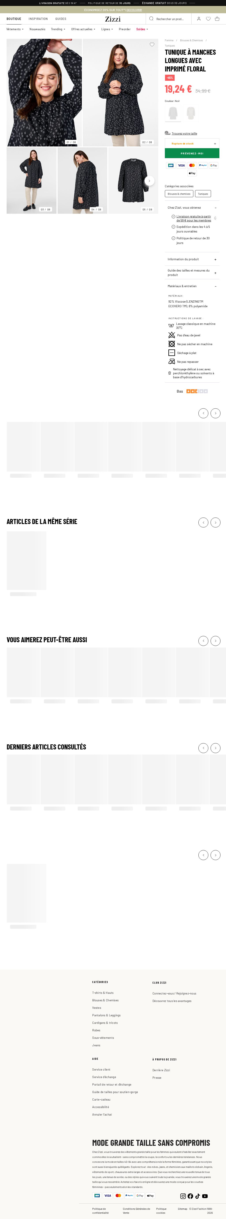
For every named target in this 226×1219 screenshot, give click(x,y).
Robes (96, 1030)
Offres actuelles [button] (81, 29)
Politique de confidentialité (100, 1210)
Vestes (96, 1007)
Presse (157, 1077)
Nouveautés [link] (37, 29)
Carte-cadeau (101, 1099)
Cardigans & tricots (105, 1022)
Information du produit (183, 259)
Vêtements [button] (13, 29)
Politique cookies (161, 1210)
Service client (101, 1069)
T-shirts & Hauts (102, 992)
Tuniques (170, 45)
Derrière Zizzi (161, 1070)
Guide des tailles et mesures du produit (189, 272)
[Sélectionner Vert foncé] (191, 113)
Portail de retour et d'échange (111, 1084)
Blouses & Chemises (191, 40)
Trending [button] (56, 29)
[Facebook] (190, 1195)
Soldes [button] (140, 29)
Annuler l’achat (102, 1114)
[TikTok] (197, 1195)
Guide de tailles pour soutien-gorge (115, 1092)
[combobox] (168, 18)
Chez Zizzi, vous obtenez (184, 207)
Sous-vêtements (103, 1037)
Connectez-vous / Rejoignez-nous (174, 993)
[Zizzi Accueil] (113, 18)
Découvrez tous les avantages (172, 1001)
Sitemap (182, 1208)
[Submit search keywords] (151, 19)
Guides (61, 19)
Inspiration (38, 19)
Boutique (14, 19)
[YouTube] (205, 1195)
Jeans (96, 1045)
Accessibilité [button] (100, 1107)
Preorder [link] (125, 29)
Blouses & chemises (179, 193)
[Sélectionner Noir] (173, 113)
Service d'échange (104, 1077)
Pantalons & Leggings (106, 1015)
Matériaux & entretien (182, 286)
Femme (169, 40)
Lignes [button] (105, 29)
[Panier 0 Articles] (217, 18)
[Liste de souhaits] (152, 44)
